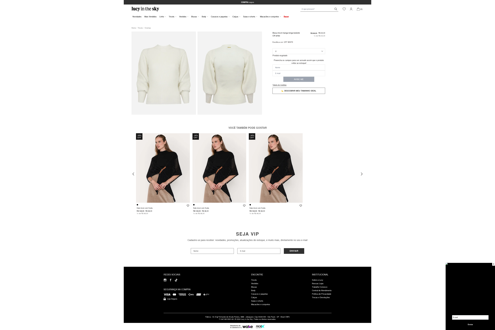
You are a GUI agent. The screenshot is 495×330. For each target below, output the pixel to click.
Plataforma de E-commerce (235, 326)
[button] (133, 174)
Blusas (194, 16)
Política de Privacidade (321, 294)
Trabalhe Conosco (319, 287)
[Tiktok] (176, 280)
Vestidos (182, 16)
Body (204, 16)
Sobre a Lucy (317, 280)
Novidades (137, 16)
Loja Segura (172, 298)
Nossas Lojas (318, 283)
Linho (161, 16)
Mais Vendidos (150, 16)
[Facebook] (170, 280)
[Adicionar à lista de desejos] (188, 205)
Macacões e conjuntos (269, 16)
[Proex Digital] (260, 326)
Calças (235, 16)
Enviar (294, 250)
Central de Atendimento (322, 290)
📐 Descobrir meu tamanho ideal (299, 91)
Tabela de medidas (280, 85)
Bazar (286, 16)
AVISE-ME (299, 79)
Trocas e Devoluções (321, 297)
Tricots (171, 16)
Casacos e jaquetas (219, 16)
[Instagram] (165, 280)
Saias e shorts (249, 16)
